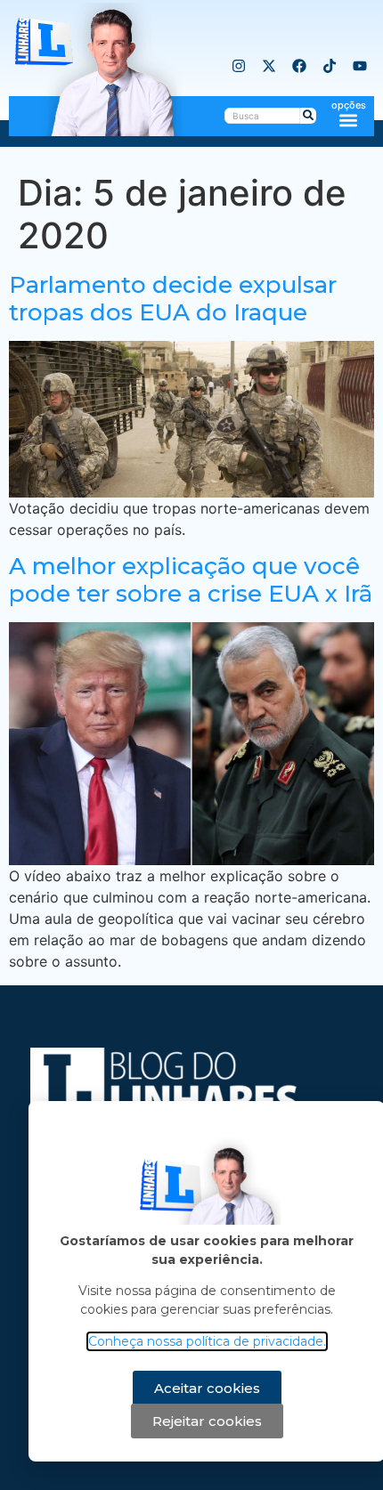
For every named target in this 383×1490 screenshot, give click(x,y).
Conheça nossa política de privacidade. (207, 1341)
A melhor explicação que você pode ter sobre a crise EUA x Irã (190, 580)
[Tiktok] (329, 66)
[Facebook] (299, 66)
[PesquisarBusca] (308, 116)
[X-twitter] (269, 66)
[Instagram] (238, 66)
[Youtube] (360, 66)
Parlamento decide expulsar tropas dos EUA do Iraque (173, 299)
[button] (348, 119)
